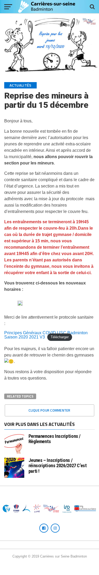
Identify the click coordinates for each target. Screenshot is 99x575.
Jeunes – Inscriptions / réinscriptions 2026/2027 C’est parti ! (58, 465)
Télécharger (60, 337)
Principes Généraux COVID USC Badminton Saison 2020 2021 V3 (46, 335)
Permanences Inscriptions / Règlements (55, 438)
